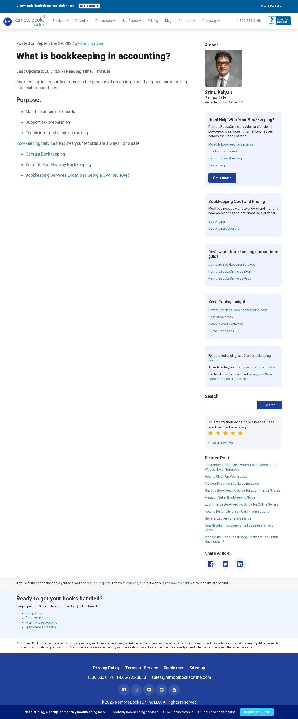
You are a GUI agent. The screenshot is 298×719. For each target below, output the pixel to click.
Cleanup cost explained (225, 324)
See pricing (216, 165)
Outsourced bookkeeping (217, 712)
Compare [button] (186, 21)
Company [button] (209, 21)
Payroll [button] (80, 21)
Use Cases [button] (130, 21)
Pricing (153, 21)
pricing (133, 583)
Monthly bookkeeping (41, 622)
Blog (168, 21)
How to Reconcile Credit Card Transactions (237, 511)
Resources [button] (103, 21)
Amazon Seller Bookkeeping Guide (230, 497)
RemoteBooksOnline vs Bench (231, 271)
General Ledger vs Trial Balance (228, 518)
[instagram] (136, 690)
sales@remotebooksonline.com (181, 677)
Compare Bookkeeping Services (232, 264)
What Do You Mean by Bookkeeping (58, 164)
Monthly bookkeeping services (231, 144)
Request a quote (38, 618)
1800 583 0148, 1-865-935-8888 (116, 677)
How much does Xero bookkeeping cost (237, 310)
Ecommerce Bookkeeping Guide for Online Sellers (241, 504)
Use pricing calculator (224, 228)
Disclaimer (174, 667)
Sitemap (197, 667)
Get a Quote (89, 6)
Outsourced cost (221, 331)
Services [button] (59, 21)
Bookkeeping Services (37, 143)
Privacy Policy (106, 667)
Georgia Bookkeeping (45, 154)
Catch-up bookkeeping (225, 158)
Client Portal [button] (270, 6)
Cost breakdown (220, 317)
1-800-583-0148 (249, 21)
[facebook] (124, 690)
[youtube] (174, 690)
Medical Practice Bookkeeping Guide (232, 483)
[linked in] (161, 690)
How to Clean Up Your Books (226, 476)
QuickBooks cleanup (223, 151)
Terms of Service (141, 667)
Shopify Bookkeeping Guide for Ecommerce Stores (242, 490)
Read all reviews (220, 443)
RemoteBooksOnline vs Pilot (229, 278)
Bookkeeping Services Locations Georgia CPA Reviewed (78, 175)
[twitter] (149, 690)
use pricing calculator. (259, 367)
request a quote (99, 583)
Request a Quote (257, 712)
